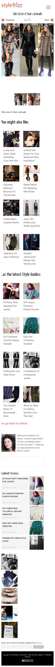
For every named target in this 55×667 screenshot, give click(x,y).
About (41, 655)
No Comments (11, 488)
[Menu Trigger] (48, 7)
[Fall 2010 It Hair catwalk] (27, 50)
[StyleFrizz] (12, 8)
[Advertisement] (28, 84)
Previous (10, 20)
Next (46, 20)
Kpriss (39, 643)
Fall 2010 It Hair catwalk (27, 14)
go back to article (16, 423)
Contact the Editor (28, 655)
